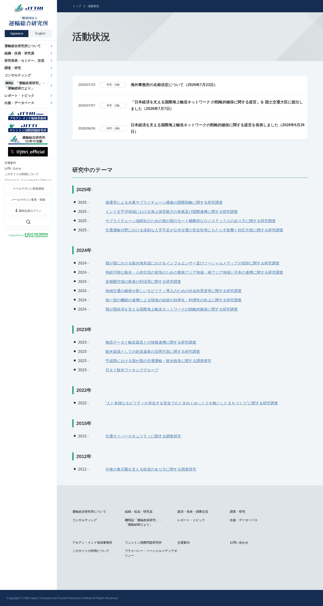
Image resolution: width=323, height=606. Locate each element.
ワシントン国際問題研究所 (143, 542)
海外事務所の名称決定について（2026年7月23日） (174, 85)
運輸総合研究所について (89, 511)
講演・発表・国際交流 (192, 511)
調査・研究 (237, 511)
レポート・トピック (191, 520)
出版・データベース (244, 520)
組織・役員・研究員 (139, 511)
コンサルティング (84, 520)
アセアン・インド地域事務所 (92, 542)
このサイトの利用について (90, 551)
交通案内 (183, 542)
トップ (77, 6)
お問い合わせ (239, 542)
